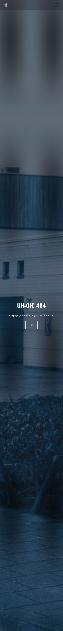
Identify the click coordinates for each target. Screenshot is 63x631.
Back (31, 325)
